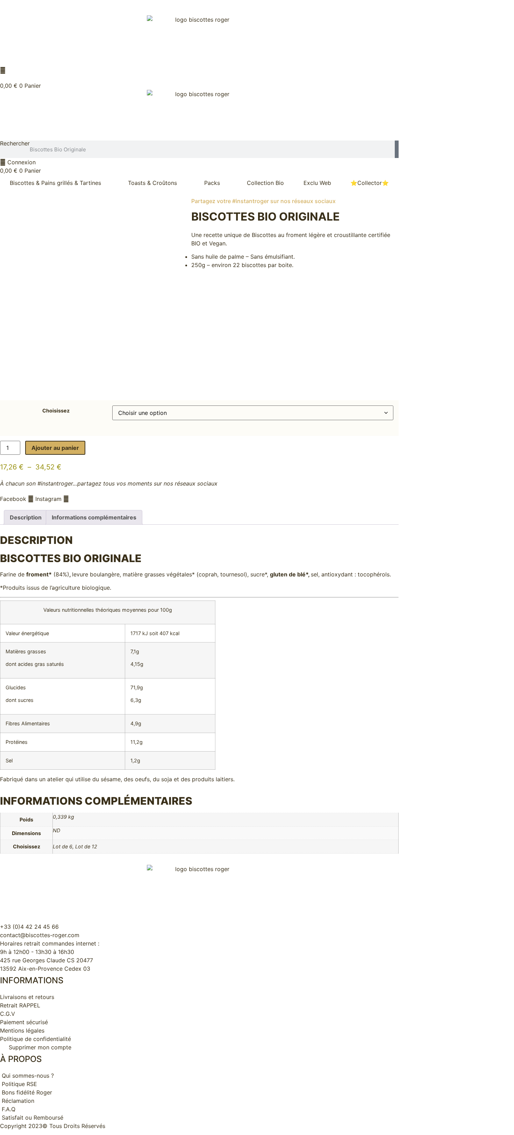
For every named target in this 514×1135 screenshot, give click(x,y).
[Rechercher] (397, 149)
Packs (212, 182)
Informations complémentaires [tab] (94, 517)
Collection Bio (265, 182)
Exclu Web (317, 182)
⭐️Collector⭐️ (369, 182)
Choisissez (56, 410)
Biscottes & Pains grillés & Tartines (55, 182)
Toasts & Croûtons (152, 182)
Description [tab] (26, 517)
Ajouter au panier (55, 447)
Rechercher (15, 144)
